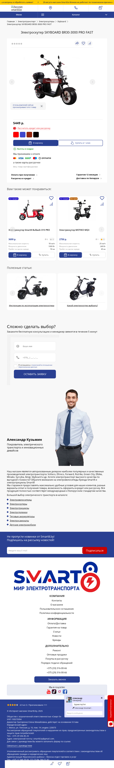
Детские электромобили (23, 524)
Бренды (57, 640)
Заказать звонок (57, 679)
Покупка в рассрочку (56, 658)
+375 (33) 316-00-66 (57, 668)
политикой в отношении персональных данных (35, 366)
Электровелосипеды (21, 499)
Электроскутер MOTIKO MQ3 (74, 230)
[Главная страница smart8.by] (19, 8)
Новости (56, 635)
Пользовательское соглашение (57, 608)
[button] (101, 229)
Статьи (56, 631)
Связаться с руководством (19, 745)
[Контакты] (76, 8)
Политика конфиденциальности (56, 613)
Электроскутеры (18, 504)
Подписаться (94, 550)
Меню (19, 14)
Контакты (57, 600)
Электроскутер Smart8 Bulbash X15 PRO (29, 230)
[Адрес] (50, 8)
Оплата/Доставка (57, 623)
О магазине (56, 604)
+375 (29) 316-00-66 (57, 672)
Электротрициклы (19, 508)
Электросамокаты (19, 520)
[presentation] (12, 82)
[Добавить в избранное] (51, 200)
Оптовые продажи (57, 654)
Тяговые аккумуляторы (22, 516)
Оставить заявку (35, 374)
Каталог (76, 14)
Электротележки (18, 512)
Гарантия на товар (57, 627)
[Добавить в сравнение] (51, 206)
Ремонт (57, 650)
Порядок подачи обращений (56, 662)
